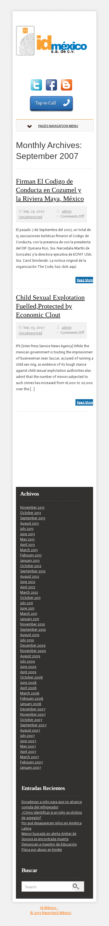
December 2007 (32, 709)
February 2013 (31, 555)
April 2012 (27, 587)
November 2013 (32, 507)
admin (67, 211)
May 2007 (28, 746)
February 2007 (31, 762)
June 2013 (27, 534)
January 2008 (30, 704)
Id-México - (49, 908)
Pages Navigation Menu (58, 126)
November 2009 (33, 651)
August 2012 (29, 576)
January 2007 (30, 767)
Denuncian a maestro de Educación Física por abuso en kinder (49, 847)
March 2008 (29, 693)
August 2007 (30, 730)
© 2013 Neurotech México (50, 913)
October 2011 (30, 598)
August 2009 (30, 656)
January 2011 (29, 619)
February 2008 (31, 698)
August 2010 (29, 635)
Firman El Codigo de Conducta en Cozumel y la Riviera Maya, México (50, 190)
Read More (85, 280)
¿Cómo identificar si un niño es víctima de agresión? (52, 815)
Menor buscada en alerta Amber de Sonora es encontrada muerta (49, 836)
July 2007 (27, 736)
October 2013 (30, 513)
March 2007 (29, 757)
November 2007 (33, 714)
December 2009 (33, 645)
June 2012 (27, 582)
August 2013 (29, 523)
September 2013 (32, 518)
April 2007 (28, 751)
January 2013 (30, 560)
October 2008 (31, 677)
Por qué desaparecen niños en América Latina (52, 825)
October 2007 (31, 720)
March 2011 (28, 613)
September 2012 (33, 571)
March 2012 (29, 592)
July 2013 (27, 529)
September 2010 (33, 629)
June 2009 (28, 667)
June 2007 (28, 741)
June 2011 (27, 608)
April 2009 (28, 672)
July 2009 (27, 661)
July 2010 (27, 640)
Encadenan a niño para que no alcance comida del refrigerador (52, 804)
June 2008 (28, 682)
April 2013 (27, 544)
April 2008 (28, 688)
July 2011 (26, 603)
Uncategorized (30, 217)
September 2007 (33, 725)
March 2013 (29, 550)
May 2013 (27, 539)
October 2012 (30, 566)
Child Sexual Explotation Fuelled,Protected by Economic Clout (50, 306)
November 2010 (32, 624)
